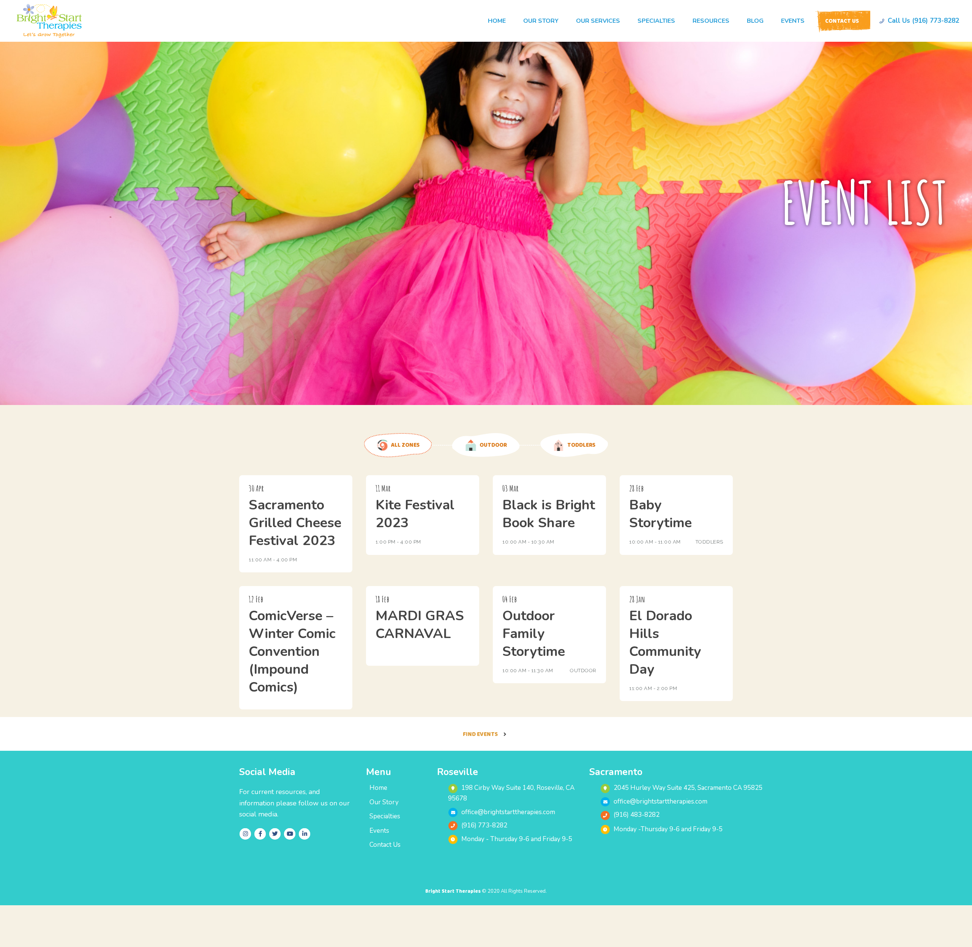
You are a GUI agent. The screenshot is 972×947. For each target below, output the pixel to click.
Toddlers (709, 542)
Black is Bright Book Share (548, 514)
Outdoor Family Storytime (533, 634)
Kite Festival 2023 (415, 514)
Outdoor (583, 670)
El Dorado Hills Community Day (665, 643)
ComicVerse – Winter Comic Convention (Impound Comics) (292, 651)
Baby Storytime (660, 514)
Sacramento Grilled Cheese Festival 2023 (295, 523)
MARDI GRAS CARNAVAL (420, 625)
